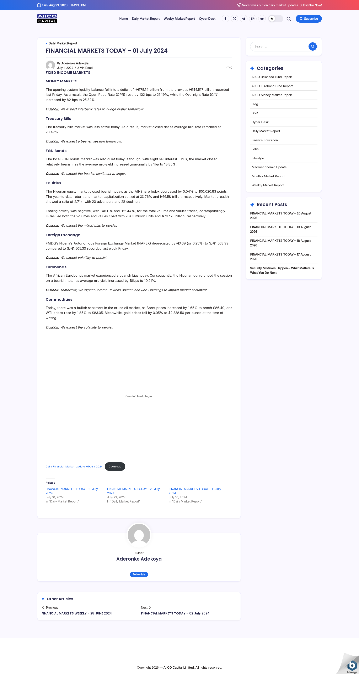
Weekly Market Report (268, 185)
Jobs (255, 149)
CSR (255, 113)
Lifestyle (258, 158)
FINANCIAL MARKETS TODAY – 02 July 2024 (175, 613)
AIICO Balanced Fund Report (272, 77)
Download (115, 466)
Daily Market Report (266, 131)
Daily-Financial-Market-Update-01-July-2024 (74, 466)
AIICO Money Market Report (272, 95)
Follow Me (139, 574)
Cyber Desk (260, 122)
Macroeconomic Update (269, 167)
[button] (275, 18)
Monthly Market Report (268, 176)
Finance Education (265, 140)
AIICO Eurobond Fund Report (272, 86)
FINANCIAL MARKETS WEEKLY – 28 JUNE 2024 (77, 613)
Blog (255, 104)
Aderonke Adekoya (75, 63)
